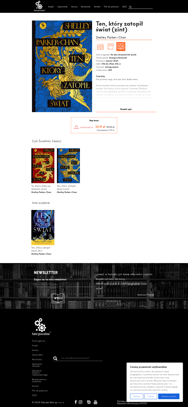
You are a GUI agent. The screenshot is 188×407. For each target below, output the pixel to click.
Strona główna (38, 341)
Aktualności (86, 7)
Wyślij (58, 298)
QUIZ (124, 7)
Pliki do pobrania (111, 7)
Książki (51, 7)
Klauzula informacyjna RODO (132, 403)
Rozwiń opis (126, 109)
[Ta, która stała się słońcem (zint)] (42, 182)
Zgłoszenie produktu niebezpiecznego (40, 372)
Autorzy (74, 7)
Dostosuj (136, 396)
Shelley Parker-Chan (111, 37)
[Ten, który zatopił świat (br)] (42, 244)
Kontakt (97, 7)
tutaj (170, 384)
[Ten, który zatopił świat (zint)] (68, 182)
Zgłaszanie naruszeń (37, 365)
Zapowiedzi (62, 7)
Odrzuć (151, 396)
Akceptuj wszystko (168, 396)
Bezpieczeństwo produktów (39, 380)
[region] (155, 382)
